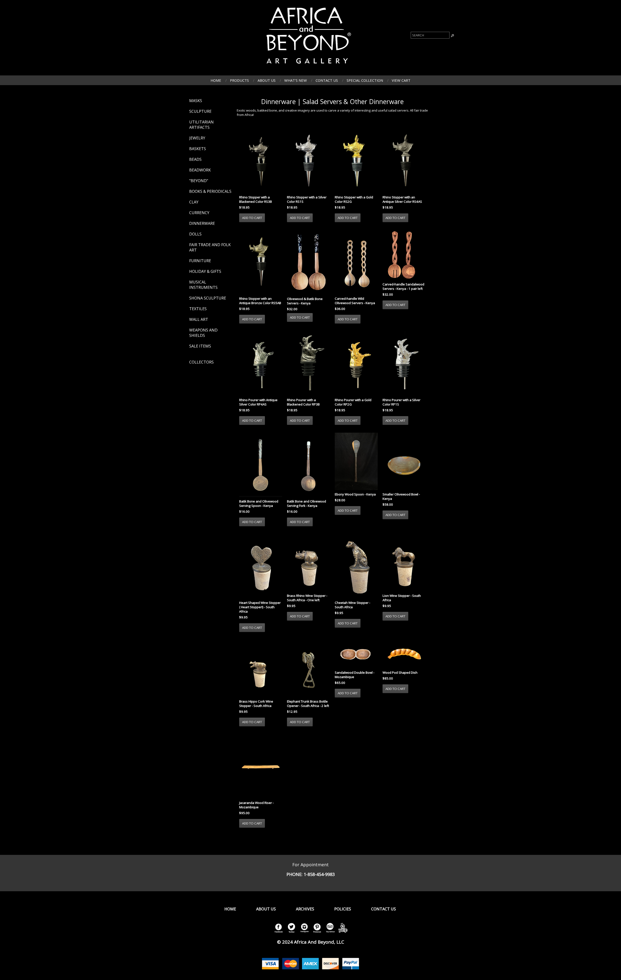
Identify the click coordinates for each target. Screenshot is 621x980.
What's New (295, 80)
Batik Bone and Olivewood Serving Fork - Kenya (306, 503)
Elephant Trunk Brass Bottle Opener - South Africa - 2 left (308, 703)
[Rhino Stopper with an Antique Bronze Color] (260, 262)
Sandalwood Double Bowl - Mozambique (354, 674)
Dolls (195, 234)
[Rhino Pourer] (260, 364)
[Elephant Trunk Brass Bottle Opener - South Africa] (308, 669)
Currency (199, 212)
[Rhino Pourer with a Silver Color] (404, 364)
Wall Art (198, 319)
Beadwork (200, 170)
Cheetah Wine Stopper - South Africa (352, 604)
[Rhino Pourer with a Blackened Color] (308, 364)
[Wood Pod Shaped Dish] (404, 654)
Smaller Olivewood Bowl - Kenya (401, 496)
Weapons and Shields (203, 332)
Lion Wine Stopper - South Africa (402, 597)
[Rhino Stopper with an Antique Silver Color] (404, 161)
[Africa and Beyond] (307, 66)
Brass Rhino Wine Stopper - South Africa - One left (307, 597)
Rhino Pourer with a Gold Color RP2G (353, 402)
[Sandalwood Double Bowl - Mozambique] (356, 654)
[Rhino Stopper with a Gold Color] (356, 161)
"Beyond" (198, 180)
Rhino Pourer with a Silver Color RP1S (401, 402)
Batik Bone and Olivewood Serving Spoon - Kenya (258, 503)
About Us (267, 80)
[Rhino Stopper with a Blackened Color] (260, 161)
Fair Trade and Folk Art (210, 247)
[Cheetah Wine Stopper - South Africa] (356, 566)
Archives (305, 909)
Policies (342, 909)
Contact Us (327, 80)
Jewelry (197, 138)
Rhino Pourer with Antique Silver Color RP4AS (258, 402)
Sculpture (200, 111)
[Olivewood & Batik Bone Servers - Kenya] (308, 262)
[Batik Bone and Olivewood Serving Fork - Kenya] (308, 465)
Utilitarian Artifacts (201, 124)
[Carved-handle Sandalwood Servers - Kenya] (404, 255)
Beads (195, 159)
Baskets (197, 148)
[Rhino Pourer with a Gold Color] (356, 364)
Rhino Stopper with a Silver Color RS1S (307, 199)
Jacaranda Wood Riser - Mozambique (256, 805)
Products (239, 80)
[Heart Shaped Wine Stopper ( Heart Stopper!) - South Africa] (260, 566)
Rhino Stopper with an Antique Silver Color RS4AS (402, 199)
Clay (193, 202)
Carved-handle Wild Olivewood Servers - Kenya (355, 300)
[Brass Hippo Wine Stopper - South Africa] (260, 669)
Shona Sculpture (207, 298)
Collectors (201, 362)
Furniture (200, 260)
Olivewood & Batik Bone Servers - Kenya (305, 301)
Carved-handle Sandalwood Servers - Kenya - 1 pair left (403, 286)
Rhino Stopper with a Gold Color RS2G (354, 199)
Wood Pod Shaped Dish (400, 672)
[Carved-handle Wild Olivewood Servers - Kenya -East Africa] (356, 262)
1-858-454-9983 (319, 874)
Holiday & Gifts (205, 271)
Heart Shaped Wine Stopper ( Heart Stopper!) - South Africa (260, 607)
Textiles (198, 308)
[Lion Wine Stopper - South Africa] (404, 563)
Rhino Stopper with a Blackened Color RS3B (255, 199)
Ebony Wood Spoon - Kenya (355, 494)
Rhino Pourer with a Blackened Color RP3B (303, 402)
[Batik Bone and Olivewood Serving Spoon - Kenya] (260, 465)
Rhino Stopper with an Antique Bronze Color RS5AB (260, 300)
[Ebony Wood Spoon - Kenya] (356, 462)
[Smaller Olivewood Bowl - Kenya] (404, 462)
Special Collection (365, 80)
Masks (195, 100)
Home (216, 80)
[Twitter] (291, 933)
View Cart (401, 80)
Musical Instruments (203, 284)
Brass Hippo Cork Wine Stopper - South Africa (256, 703)
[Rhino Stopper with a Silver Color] (308, 161)
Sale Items (200, 346)
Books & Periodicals (210, 191)
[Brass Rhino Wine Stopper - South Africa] (308, 563)
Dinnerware (202, 223)
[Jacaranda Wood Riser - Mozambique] (260, 767)
